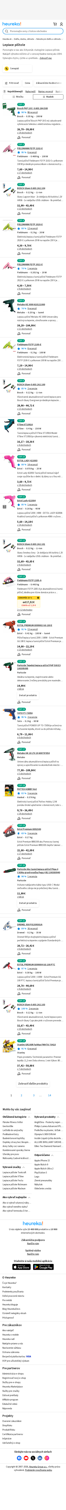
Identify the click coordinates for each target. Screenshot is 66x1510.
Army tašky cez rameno (14, 1146)
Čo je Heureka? (9, 1283)
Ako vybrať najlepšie (15, 1197)
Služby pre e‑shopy (11, 1382)
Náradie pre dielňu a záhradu (48, 39)
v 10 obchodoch (24, 369)
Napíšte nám (33, 1243)
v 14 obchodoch (24, 132)
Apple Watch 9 (41, 1164)
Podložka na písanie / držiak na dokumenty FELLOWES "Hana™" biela (48, 1130)
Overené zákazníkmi (11, 1421)
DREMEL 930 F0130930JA (29, 924)
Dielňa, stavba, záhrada (24, 39)
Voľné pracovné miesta (13, 1296)
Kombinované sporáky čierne (16, 1150)
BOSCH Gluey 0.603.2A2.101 (31, 544)
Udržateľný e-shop (11, 1443)
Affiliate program (10, 1399)
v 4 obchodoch (24, 445)
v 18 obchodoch (24, 485)
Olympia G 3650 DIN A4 (45, 1134)
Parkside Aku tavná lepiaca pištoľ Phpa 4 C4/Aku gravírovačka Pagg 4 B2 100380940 (38, 871)
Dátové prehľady (10, 1395)
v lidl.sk (20, 689)
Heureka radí (8, 1339)
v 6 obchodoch (24, 737)
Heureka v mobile (10, 1334)
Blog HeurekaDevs (11, 1309)
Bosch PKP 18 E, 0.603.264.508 (32, 108)
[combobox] (33, 31)
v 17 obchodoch (24, 172)
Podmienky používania (12, 1291)
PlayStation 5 (40, 1172)
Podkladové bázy (11, 1134)
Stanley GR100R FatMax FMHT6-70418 (36, 1044)
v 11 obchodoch (24, 329)
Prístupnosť (8, 1317)
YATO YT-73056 (25, 713)
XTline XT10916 (25, 424)
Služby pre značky (10, 1391)
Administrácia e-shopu (13, 1373)
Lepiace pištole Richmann (15, 1184)
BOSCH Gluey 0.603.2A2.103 (31, 1004)
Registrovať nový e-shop (14, 1378)
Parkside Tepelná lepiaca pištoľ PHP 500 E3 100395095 (39, 667)
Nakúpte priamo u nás (12, 1343)
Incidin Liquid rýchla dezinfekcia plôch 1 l (48, 1138)
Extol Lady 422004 (26, 500)
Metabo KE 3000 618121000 (31, 304)
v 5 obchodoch (24, 773)
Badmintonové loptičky (14, 1138)
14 (49, 1095)
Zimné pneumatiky (43, 1180)
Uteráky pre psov (11, 1154)
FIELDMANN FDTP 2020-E (30, 224)
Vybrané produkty (45, 1117)
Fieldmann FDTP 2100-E (29, 344)
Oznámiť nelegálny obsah (14, 1313)
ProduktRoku (8, 1429)
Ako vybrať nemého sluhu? (15, 1206)
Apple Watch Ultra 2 (43, 1168)
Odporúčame (42, 1155)
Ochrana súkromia (10, 1352)
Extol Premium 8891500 (29, 829)
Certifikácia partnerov (12, 1434)
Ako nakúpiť (8, 1330)
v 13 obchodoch (24, 409)
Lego (36, 1176)
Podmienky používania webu (38, 1470)
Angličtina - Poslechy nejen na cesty (48, 1122)
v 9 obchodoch (24, 289)
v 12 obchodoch (24, 209)
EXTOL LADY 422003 (27, 460)
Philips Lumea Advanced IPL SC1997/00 (48, 1126)
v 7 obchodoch (24, 1069)
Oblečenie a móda (42, 1188)
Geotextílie (8, 1126)
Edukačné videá (9, 1404)
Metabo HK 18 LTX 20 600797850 (33, 753)
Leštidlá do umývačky (13, 1130)
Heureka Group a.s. (38, 1466)
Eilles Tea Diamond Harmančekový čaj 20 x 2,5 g (48, 1146)
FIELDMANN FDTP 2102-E (30, 148)
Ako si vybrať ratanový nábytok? (17, 1202)
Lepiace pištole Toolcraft (14, 1172)
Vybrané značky (12, 1167)
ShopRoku (7, 1425)
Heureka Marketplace (12, 1386)
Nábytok (38, 1184)
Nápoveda (7, 1408)
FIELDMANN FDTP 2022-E (30, 264)
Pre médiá (7, 1300)
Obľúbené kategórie (14, 1117)
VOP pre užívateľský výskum (15, 1361)
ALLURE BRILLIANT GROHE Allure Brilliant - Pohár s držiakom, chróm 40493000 (48, 1142)
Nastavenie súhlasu (11, 1348)
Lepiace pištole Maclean (14, 1188)
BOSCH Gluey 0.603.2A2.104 (31, 188)
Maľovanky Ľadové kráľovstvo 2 (17, 1158)
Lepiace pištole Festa (13, 1180)
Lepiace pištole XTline (13, 1176)
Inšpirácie (7, 1438)
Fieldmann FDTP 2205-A (29, 580)
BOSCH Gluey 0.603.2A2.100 (31, 384)
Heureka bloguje (10, 1304)
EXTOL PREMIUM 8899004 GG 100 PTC (36, 964)
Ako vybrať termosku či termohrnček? (17, 1210)
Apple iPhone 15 (42, 1160)
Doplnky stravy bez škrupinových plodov (17, 1142)
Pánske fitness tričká (13, 1122)
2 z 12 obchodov (24, 610)
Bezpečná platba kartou (13, 1356)
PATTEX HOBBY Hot (27, 789)
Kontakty (6, 1287)
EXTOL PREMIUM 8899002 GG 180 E (34, 625)
